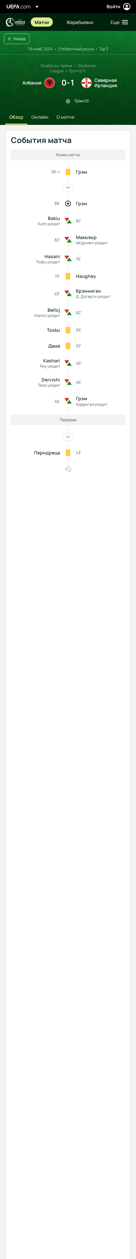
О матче (65, 116)
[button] (117, 22)
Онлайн (40, 116)
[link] (41, 22)
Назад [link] (19, 38)
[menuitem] (44, 22)
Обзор (16, 116)
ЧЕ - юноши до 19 (15, 22)
